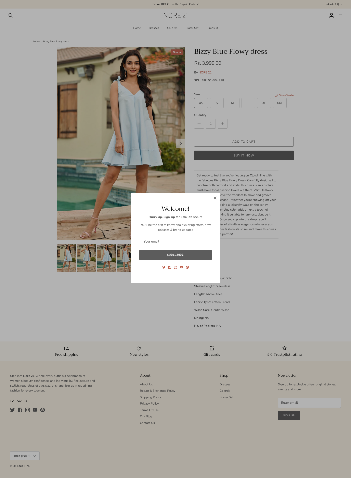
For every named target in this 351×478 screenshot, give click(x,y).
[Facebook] (169, 267)
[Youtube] (181, 267)
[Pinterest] (187, 267)
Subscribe (175, 255)
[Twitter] (163, 267)
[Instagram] (175, 267)
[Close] (215, 198)
